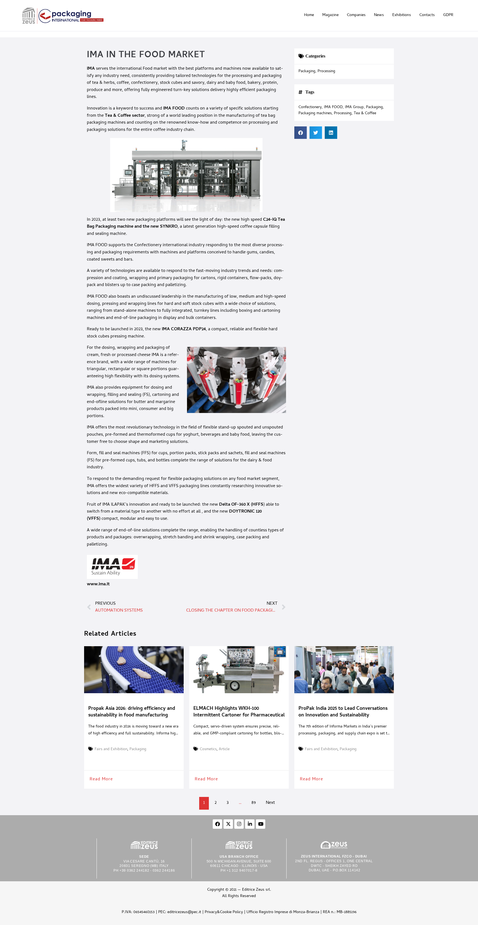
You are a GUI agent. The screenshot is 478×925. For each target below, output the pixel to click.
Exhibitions (401, 15)
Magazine (330, 15)
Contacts (427, 15)
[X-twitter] (228, 824)
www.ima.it (98, 584)
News (379, 15)
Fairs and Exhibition (111, 750)
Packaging (306, 72)
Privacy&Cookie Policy (224, 912)
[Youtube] (260, 824)
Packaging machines (315, 114)
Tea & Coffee (365, 114)
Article (224, 750)
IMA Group (354, 108)
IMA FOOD (333, 108)
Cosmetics (208, 750)
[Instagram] (239, 824)
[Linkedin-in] (249, 824)
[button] (300, 132)
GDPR (448, 15)
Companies (356, 15)
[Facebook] (217, 824)
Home (309, 15)
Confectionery (310, 108)
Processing (326, 72)
